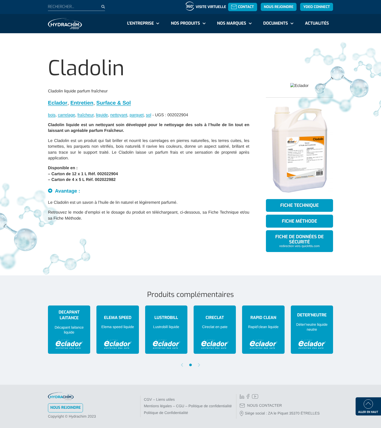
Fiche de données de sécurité (299, 241)
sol (148, 115)
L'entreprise (140, 23)
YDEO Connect (316, 6)
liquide (102, 115)
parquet (137, 115)
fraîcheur (85, 115)
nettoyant (118, 115)
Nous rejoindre (278, 6)
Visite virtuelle (211, 6)
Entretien (81, 103)
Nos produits (185, 23)
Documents (275, 23)
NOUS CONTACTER (264, 406)
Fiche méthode (299, 221)
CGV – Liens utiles (159, 400)
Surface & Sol (113, 103)
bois (51, 115)
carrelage (66, 115)
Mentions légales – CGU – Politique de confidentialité (188, 406)
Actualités (317, 23)
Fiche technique (299, 205)
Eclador (57, 103)
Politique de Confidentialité (166, 413)
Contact (246, 6)
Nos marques (231, 23)
